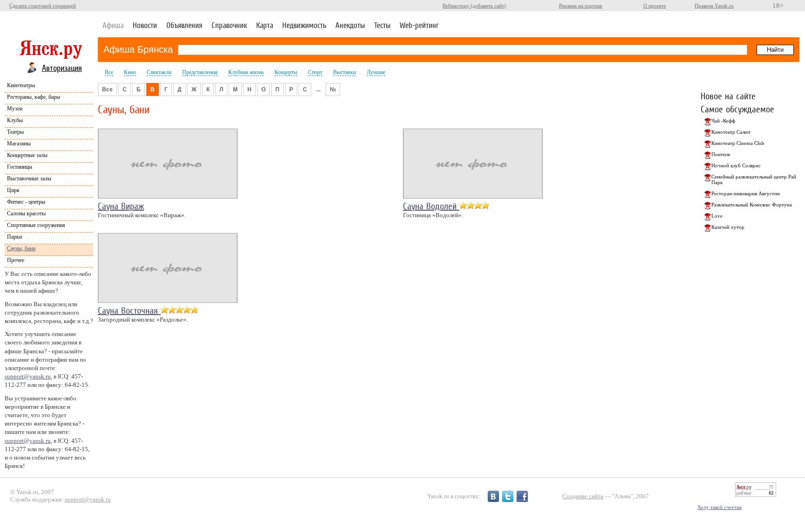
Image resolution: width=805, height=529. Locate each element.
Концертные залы (27, 155)
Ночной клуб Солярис (736, 165)
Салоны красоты (26, 213)
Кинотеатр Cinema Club (737, 143)
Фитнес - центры (26, 202)
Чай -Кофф (723, 121)
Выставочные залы (29, 178)
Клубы (15, 120)
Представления (200, 72)
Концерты (285, 72)
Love (717, 216)
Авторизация (62, 68)
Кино (130, 72)
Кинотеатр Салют (730, 132)
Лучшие (376, 72)
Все (109, 72)
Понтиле (720, 154)
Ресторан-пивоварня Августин (745, 193)
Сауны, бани (21, 248)
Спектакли (159, 72)
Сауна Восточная (129, 310)
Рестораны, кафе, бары (33, 97)
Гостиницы (19, 167)
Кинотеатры (21, 85)
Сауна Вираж (121, 206)
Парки (14, 237)
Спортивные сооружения (36, 225)
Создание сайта (582, 496)
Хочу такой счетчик (719, 507)
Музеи (14, 108)
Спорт (315, 72)
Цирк (13, 190)
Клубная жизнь (246, 72)
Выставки (344, 72)
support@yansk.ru (28, 376)
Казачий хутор (727, 227)
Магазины (19, 143)
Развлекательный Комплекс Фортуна (751, 204)
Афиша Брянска (138, 49)
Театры (15, 132)
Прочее (15, 260)
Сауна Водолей (431, 206)
